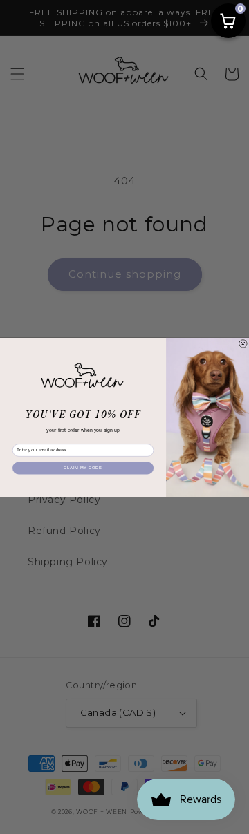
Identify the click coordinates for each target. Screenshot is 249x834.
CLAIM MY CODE (83, 468)
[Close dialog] (243, 343)
